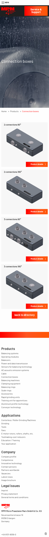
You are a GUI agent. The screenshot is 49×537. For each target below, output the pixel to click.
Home (4, 111)
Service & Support (36, 11)
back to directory (25, 315)
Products (14, 111)
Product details (37, 164)
